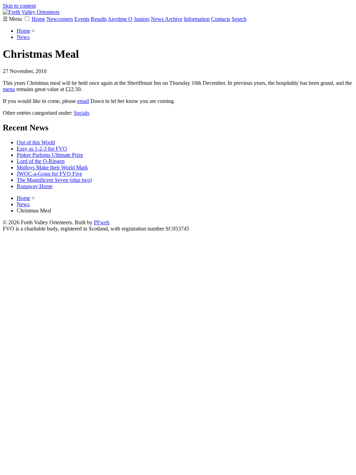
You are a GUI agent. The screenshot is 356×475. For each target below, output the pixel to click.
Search (239, 19)
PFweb (102, 222)
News (23, 37)
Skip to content (19, 6)
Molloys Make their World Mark (52, 167)
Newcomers (60, 19)
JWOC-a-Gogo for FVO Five (49, 174)
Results (99, 19)
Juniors (141, 19)
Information (197, 19)
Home (38, 19)
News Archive (167, 19)
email (83, 101)
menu (9, 89)
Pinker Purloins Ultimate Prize (50, 155)
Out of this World (36, 142)
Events (81, 19)
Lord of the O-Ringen (41, 161)
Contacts (220, 19)
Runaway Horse (34, 186)
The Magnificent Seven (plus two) (54, 180)
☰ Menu (13, 19)
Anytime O (120, 19)
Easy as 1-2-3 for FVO (42, 149)
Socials (81, 113)
